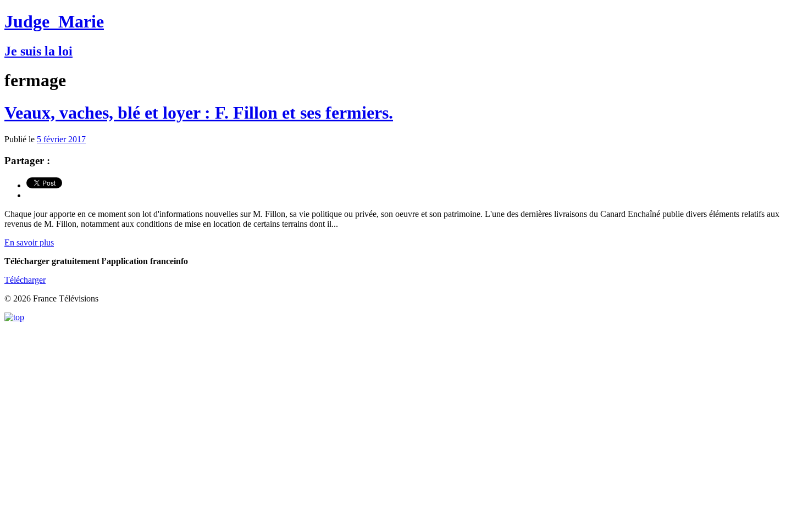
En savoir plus (29, 242)
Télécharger (25, 279)
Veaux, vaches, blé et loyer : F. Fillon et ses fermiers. (198, 112)
